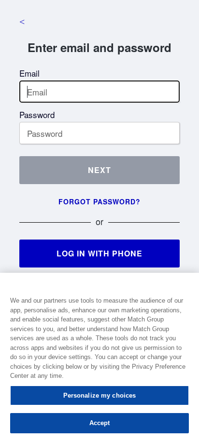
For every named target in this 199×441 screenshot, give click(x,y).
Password (37, 114)
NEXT (99, 169)
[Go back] (22, 22)
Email (29, 73)
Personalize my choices (99, 395)
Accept (99, 423)
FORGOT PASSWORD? (99, 201)
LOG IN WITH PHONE (99, 253)
